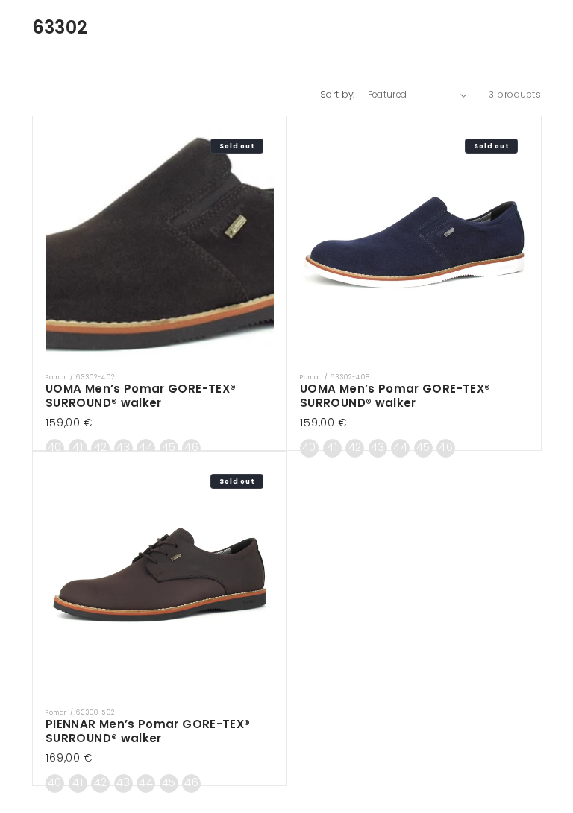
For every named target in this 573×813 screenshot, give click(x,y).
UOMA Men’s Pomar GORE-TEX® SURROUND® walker (141, 396)
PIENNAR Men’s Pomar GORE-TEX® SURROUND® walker (148, 731)
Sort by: (337, 95)
